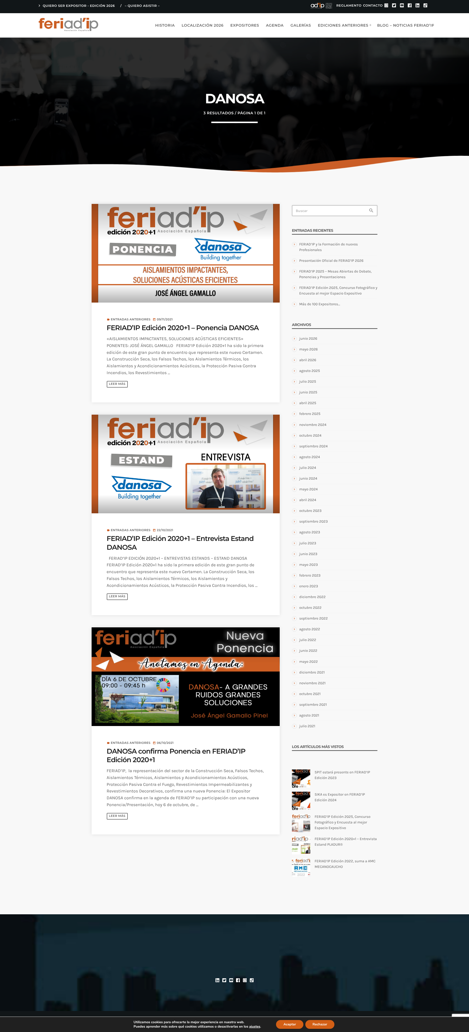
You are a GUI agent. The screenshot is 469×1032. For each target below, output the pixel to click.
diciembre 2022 (312, 597)
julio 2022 (307, 640)
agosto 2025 (309, 371)
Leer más (117, 384)
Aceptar (289, 1024)
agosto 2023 (309, 532)
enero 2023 (308, 586)
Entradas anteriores (131, 319)
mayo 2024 (308, 489)
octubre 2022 (310, 607)
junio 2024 (308, 478)
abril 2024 (307, 500)
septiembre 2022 (313, 618)
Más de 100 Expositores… (319, 304)
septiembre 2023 (313, 521)
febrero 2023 (309, 575)
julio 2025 (307, 381)
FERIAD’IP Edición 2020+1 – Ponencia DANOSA (183, 328)
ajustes (254, 1026)
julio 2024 (307, 467)
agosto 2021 (309, 715)
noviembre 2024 (312, 424)
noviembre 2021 (312, 683)
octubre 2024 (310, 435)
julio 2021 (307, 726)
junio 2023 (308, 554)
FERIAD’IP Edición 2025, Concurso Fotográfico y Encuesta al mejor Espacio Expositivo (342, 822)
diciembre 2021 (312, 672)
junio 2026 (308, 338)
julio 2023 (307, 543)
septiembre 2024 (313, 446)
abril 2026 (307, 360)
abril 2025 (307, 403)
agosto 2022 (309, 629)
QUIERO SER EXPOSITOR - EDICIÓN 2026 (76, 5)
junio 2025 (308, 392)
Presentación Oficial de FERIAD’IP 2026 (331, 260)
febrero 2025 (309, 413)
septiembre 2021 (313, 704)
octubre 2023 (310, 510)
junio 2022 (308, 650)
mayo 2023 (308, 564)
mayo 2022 (308, 661)
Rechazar (320, 1024)
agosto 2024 (309, 457)
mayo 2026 (308, 349)
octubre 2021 (309, 694)
